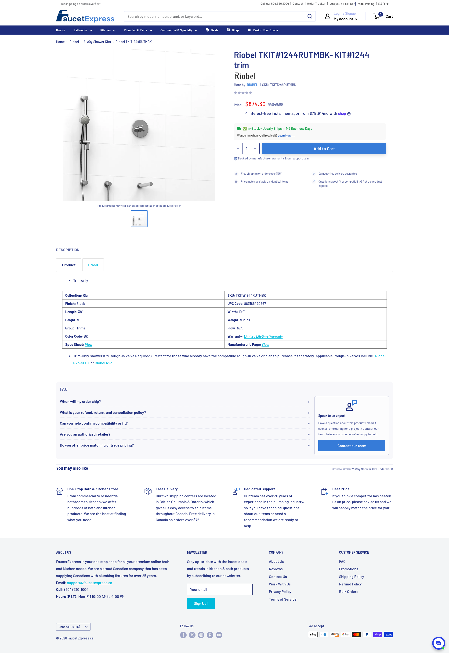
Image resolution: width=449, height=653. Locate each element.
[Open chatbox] (438, 643)
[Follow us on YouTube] (219, 635)
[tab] (68, 264)
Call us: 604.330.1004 (275, 3)
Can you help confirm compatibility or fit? (94, 423)
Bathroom (80, 30)
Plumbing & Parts (135, 30)
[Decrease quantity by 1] (238, 148)
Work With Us (280, 584)
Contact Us (278, 576)
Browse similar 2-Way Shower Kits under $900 (362, 469)
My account (344, 18)
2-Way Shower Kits (97, 42)
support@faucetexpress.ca (89, 582)
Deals (214, 30)
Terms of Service (283, 599)
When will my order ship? (80, 401)
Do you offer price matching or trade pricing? (97, 445)
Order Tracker (316, 3)
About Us (276, 561)
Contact (298, 3)
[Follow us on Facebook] (183, 635)
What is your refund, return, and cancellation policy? (103, 412)
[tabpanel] (224, 321)
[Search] (310, 16)
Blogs (235, 30)
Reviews (276, 568)
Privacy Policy (280, 591)
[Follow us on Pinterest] (210, 635)
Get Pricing (352, 4)
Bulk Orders (348, 591)
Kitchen (105, 30)
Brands (60, 30)
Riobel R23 (103, 363)
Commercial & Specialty (176, 30)
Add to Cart (324, 148)
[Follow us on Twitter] (192, 635)
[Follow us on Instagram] (201, 635)
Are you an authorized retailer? (85, 434)
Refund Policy (350, 584)
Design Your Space (265, 30)
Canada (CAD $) (69, 627)
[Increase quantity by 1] (255, 148)
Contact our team (351, 445)
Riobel (74, 42)
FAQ (342, 561)
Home (60, 42)
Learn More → (286, 135)
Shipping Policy (351, 576)
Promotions (348, 568)
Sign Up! (201, 603)
